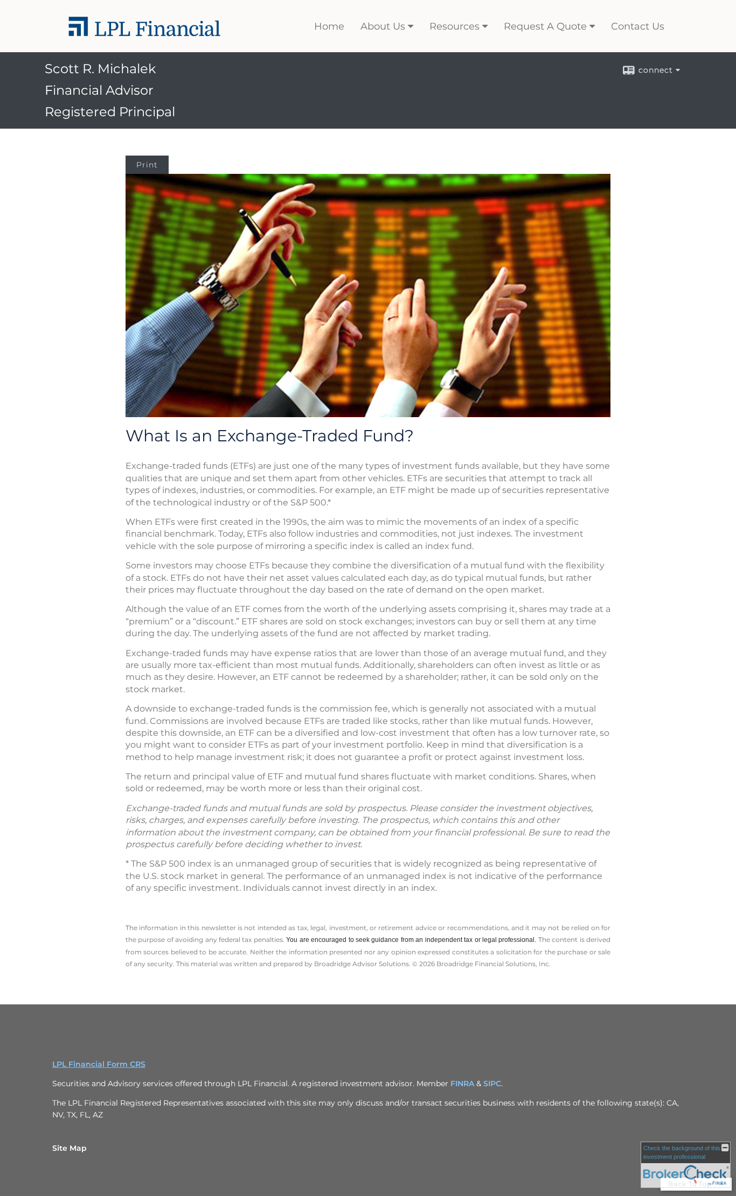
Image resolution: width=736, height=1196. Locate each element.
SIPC (492, 1083)
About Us (382, 26)
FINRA (462, 1083)
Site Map (69, 1148)
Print (147, 165)
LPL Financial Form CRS (98, 1064)
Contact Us (637, 26)
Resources (454, 26)
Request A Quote (545, 26)
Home (329, 26)
